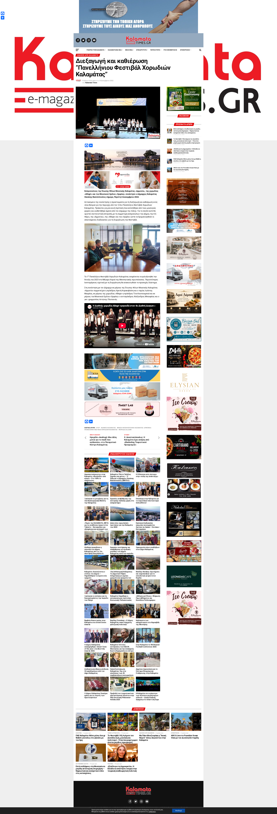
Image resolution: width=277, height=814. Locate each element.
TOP (98, 428)
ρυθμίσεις (152, 811)
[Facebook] (2, 13)
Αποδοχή (178, 811)
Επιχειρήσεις (185, 50)
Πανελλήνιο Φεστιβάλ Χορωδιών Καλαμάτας (101, 429)
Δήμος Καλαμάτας (109, 428)
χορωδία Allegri (125, 429)
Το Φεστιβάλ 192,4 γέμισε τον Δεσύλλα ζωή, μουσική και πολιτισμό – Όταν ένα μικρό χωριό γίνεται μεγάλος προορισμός (186, 141)
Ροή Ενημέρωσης (170, 50)
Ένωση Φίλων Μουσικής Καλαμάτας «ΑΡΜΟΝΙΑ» (134, 428)
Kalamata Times (91, 83)
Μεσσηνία (129, 50)
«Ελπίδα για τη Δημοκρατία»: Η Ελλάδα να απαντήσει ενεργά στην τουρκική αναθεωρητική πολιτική (186, 151)
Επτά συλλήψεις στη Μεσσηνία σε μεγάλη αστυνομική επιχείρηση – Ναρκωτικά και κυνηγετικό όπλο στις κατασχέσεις (186, 131)
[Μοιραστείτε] (2, 18)
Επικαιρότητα (141, 50)
